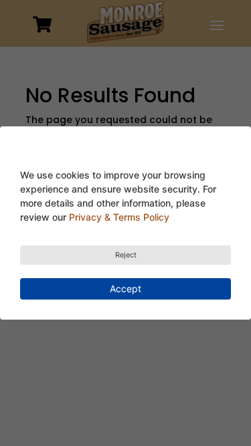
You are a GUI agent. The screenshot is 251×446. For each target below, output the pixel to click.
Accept (125, 288)
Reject (126, 254)
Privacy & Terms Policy (119, 217)
